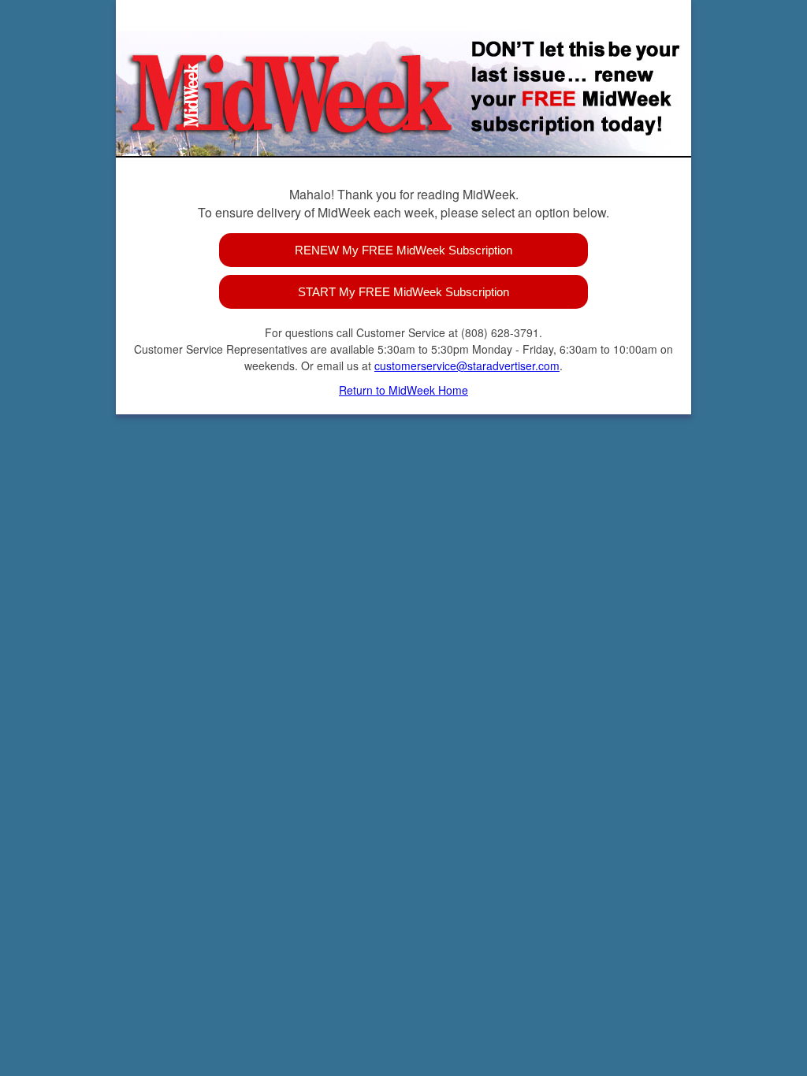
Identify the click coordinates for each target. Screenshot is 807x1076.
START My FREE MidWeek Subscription (403, 292)
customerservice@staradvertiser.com (467, 365)
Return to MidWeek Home (403, 390)
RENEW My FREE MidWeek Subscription (403, 250)
